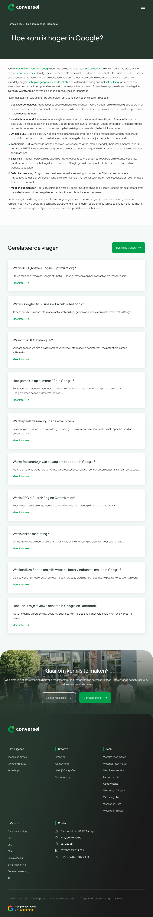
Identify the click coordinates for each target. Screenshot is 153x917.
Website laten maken (114, 757)
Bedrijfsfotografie (65, 770)
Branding (60, 757)
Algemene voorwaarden (62, 898)
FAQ (19, 24)
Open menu (143, 7)
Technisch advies (17, 757)
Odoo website (110, 783)
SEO (10, 837)
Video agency (62, 777)
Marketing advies (17, 763)
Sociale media (15, 858)
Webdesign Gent (112, 804)
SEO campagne (93, 68)
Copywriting (62, 763)
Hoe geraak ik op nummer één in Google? (43, 381)
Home (11, 24)
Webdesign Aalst (112, 797)
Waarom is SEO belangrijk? (33, 340)
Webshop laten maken (115, 763)
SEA (10, 851)
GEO (10, 844)
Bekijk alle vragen (126, 247)
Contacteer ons (93, 697)
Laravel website (111, 777)
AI (9, 878)
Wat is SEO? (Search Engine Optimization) (44, 498)
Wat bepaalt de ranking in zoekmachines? (43, 421)
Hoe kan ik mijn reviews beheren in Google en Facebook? (55, 606)
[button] (22, 908)
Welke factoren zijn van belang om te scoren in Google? (54, 462)
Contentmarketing (18, 871)
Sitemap (118, 898)
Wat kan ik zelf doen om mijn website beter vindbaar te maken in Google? (67, 570)
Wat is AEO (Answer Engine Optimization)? (44, 268)
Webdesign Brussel (113, 810)
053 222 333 (67, 843)
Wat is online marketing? (31, 534)
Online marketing (17, 831)
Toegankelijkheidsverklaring (95, 898)
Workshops (14, 770)
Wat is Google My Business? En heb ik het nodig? (49, 304)
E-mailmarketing (17, 864)
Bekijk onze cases (56, 697)
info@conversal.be (71, 837)
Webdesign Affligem (114, 790)
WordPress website (113, 770)
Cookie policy (38, 898)
